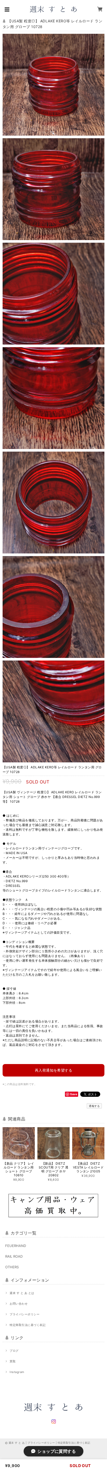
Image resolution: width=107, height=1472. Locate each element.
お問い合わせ (19, 1303)
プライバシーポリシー (24, 1314)
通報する (94, 1105)
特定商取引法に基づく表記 (27, 1325)
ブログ (14, 1350)
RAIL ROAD (14, 1256)
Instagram (17, 1372)
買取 (13, 1361)
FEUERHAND (15, 1246)
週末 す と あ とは (22, 1293)
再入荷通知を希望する (53, 1070)
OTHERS (12, 1267)
